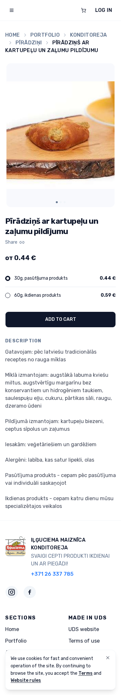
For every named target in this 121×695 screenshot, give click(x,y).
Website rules (26, 680)
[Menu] (11, 10)
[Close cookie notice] (108, 658)
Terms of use (84, 641)
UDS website (83, 629)
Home (12, 35)
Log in (103, 10)
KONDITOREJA (88, 35)
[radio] (7, 278)
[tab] (57, 202)
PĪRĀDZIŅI (28, 43)
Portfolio (45, 35)
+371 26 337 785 (52, 574)
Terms (85, 673)
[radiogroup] (60, 287)
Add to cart (60, 319)
